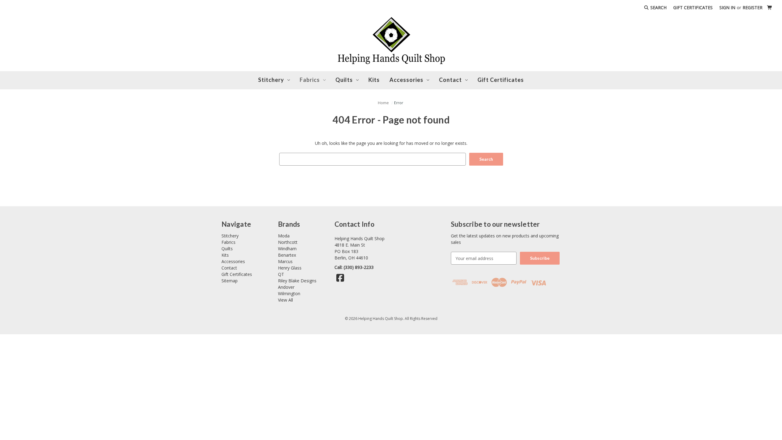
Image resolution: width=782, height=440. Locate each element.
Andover (286, 287)
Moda (284, 236)
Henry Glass (289, 268)
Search (658, 7)
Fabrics (310, 79)
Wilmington (289, 293)
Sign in (727, 7)
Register (752, 7)
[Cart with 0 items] (770, 7)
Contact (229, 268)
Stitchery (271, 79)
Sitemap (229, 281)
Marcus (285, 261)
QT (281, 274)
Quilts (344, 79)
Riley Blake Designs (297, 281)
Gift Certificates (693, 7)
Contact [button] (450, 79)
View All (285, 300)
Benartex (287, 255)
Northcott (288, 242)
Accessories (406, 79)
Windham (287, 248)
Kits (374, 79)
